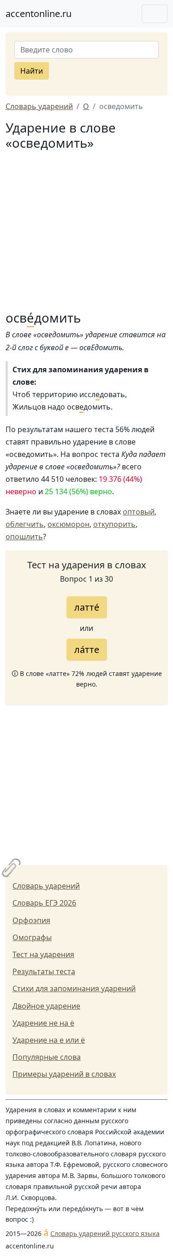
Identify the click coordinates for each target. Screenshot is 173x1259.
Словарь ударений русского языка (105, 1233)
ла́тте (86, 649)
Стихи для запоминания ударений (74, 988)
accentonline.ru (39, 13)
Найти (31, 71)
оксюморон (68, 524)
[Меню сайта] (154, 14)
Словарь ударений (46, 886)
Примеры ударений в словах (64, 1074)
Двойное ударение (46, 1006)
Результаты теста (43, 971)
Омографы (32, 937)
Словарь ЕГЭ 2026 (44, 903)
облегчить (25, 524)
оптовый (139, 512)
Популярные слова (46, 1057)
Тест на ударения (43, 954)
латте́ (86, 607)
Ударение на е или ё (48, 1040)
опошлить (24, 536)
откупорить (114, 524)
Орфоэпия (31, 920)
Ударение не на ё (43, 1023)
